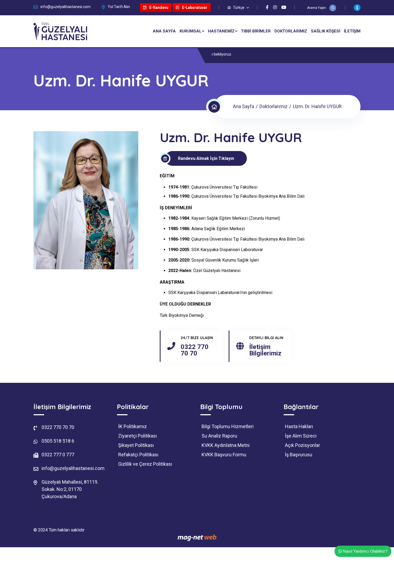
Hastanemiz (221, 31)
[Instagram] (275, 7)
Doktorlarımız (290, 31)
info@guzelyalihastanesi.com (65, 7)
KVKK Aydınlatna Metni (226, 445)
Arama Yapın (317, 8)
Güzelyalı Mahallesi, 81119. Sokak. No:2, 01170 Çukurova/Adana (70, 489)
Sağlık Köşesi (325, 31)
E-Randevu (158, 7)
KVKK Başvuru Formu (224, 454)
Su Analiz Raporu (219, 436)
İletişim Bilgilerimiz (265, 350)
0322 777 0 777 (58, 454)
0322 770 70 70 (195, 350)
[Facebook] (267, 7)
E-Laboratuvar (194, 7)
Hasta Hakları (299, 426)
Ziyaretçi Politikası (137, 436)
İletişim (352, 31)
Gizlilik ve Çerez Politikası (145, 464)
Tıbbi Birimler (256, 31)
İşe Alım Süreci (301, 436)
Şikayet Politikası (136, 445)
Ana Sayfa (164, 31)
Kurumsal (191, 31)
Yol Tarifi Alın (119, 7)
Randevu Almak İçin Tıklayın (206, 158)
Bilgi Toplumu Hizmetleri (228, 426)
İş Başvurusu (298, 454)
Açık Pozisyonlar (302, 445)
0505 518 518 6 (58, 441)
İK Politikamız (132, 426)
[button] (238, 7)
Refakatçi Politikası (138, 454)
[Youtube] (283, 7)
